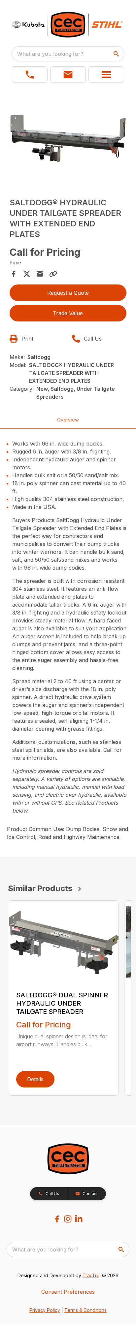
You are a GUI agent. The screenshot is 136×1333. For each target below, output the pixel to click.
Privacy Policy (44, 1310)
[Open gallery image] (68, 138)
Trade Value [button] (68, 313)
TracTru (91, 1275)
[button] (30, 74)
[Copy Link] (53, 274)
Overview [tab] (68, 419)
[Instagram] (68, 1219)
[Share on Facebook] (13, 274)
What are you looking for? (50, 53)
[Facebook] (57, 1219)
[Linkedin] (79, 1219)
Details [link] (35, 1079)
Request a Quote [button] (68, 292)
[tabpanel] (68, 139)
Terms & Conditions (85, 1310)
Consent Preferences (68, 1291)
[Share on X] (27, 274)
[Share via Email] (40, 274)
